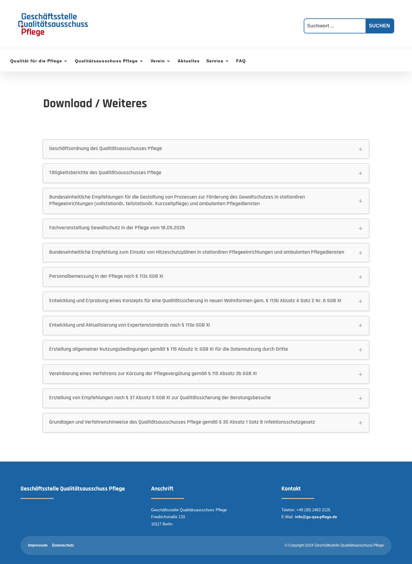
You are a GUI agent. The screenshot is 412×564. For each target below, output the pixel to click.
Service (214, 61)
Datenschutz (63, 545)
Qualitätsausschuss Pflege (106, 61)
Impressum (38, 545)
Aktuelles (189, 61)
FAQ (241, 61)
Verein (158, 61)
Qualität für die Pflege (36, 61)
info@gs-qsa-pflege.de (316, 517)
